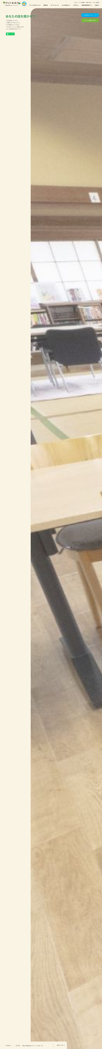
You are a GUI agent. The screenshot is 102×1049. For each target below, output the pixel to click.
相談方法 (46, 5)
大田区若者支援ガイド (86, 5)
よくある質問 (81, 2)
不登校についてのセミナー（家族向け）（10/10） (33, 1045)
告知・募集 (18, 1045)
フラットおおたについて (35, 5)
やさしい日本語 (96, 2)
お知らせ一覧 (60, 1045)
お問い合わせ (88, 2)
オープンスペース (55, 5)
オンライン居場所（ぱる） (90, 20)
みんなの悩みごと (66, 5)
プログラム (75, 5)
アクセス (76, 2)
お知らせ (97, 5)
